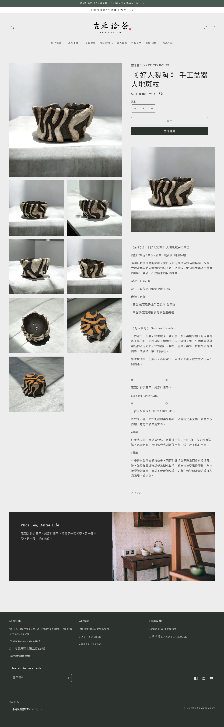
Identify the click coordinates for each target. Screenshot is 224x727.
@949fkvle (94, 636)
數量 (133, 101)
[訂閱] (68, 678)
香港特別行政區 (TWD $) (25, 709)
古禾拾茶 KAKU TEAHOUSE (168, 636)
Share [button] (138, 493)
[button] (12, 27)
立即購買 (169, 131)
